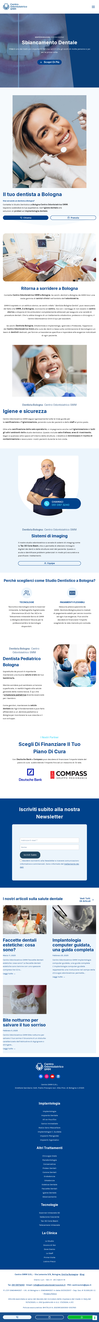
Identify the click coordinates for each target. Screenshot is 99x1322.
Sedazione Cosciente (49, 1217)
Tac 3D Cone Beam (49, 1221)
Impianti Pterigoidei (49, 1136)
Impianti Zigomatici (49, 1140)
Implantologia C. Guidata (49, 1131)
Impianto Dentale (49, 1115)
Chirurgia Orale (49, 1156)
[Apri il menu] (93, 6)
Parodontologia (49, 1160)
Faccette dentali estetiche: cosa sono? (19, 945)
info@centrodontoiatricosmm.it (49, 1285)
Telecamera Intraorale (49, 1225)
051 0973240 (18, 1285)
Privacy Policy (50, 1293)
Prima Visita (49, 1257)
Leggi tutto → (9, 973)
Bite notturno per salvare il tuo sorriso (24, 1022)
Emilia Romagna (69, 1274)
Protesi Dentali (49, 1168)
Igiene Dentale (49, 1192)
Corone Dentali (50, 1172)
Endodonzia (49, 1176)
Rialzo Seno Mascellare (49, 1127)
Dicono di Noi (49, 1245)
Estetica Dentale (49, 1184)
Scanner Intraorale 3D (49, 1213)
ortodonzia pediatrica (15, 695)
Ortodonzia (49, 1180)
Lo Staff (49, 1253)
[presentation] (24, 919)
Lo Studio (49, 1241)
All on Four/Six (49, 1119)
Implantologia (49, 1111)
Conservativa (49, 1164)
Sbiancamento (49, 1197)
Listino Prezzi (49, 1261)
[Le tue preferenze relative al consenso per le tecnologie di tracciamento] (94, 1318)
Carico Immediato (49, 1123)
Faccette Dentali (49, 1188)
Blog (82, 1274)
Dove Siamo (49, 1249)
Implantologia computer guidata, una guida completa (73, 945)
